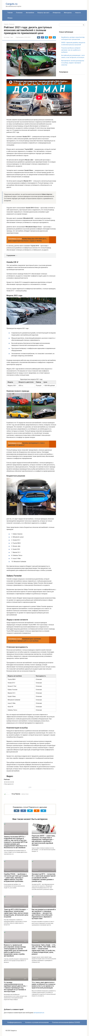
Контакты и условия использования (37, 1022)
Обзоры (10, 18)
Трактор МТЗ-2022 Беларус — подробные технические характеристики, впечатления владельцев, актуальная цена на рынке (16, 913)
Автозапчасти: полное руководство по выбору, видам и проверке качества (72, 63)
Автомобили (30, 12)
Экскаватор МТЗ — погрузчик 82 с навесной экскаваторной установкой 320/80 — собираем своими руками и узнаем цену (43, 877)
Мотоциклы (68, 12)
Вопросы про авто (43, 12)
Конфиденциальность (14, 1022)
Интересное (56, 12)
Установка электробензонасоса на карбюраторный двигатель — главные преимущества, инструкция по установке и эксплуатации (15, 986)
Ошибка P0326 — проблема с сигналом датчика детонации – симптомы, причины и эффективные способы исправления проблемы (16, 877)
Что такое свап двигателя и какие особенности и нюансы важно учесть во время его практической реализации (43, 985)
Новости (78, 12)
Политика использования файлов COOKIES (66, 1022)
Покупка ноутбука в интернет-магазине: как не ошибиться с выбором (71, 50)
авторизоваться (39, 1012)
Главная (10, 12)
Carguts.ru (11, 3)
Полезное (19, 12)
